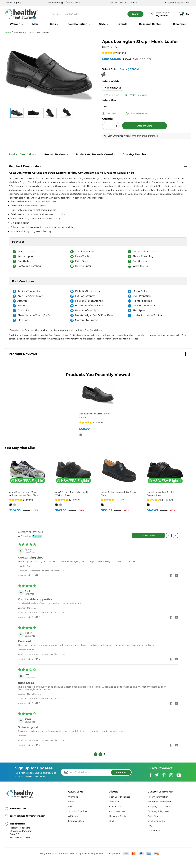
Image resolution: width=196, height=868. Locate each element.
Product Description (21, 154)
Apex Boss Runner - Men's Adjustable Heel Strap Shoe (23, 494)
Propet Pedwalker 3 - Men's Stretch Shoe (161, 494)
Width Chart (112, 95)
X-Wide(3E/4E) (113, 87)
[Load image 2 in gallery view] (33, 113)
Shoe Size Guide (156, 821)
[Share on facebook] (171, 576)
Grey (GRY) (60, 504)
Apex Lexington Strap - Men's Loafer (31, 32)
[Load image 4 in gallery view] (66, 113)
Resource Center (118, 816)
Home (8, 32)
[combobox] (97, 14)
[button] (16, 24)
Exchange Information (160, 801)
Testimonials (154, 830)
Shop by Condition (78, 811)
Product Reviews (55, 154)
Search (135, 14)
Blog (111, 821)
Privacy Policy (113, 853)
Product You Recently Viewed (94, 154)
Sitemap (100, 853)
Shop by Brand (76, 821)
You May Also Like (134, 154)
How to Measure (138, 113)
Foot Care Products (119, 797)
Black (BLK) (56, 504)
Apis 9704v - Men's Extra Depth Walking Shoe (72, 494)
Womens (73, 797)
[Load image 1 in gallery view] (16, 113)
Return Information (158, 797)
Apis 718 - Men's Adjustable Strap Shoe (118, 494)
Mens (71, 801)
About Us (114, 801)
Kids (70, 806)
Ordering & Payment (159, 811)
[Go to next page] (105, 754)
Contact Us (115, 806)
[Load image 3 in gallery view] (50, 113)
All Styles (73, 816)
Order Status (154, 816)
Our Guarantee (117, 811)
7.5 (105, 106)
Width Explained (138, 95)
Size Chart (111, 113)
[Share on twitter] (176, 576)
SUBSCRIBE (121, 772)
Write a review (148, 535)
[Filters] (169, 535)
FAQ (150, 825)
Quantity (107, 118)
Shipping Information (159, 806)
